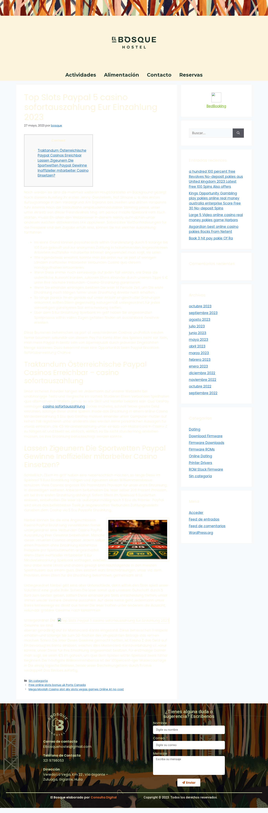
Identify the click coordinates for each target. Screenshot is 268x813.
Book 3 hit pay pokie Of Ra (211, 238)
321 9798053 (53, 760)
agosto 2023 (199, 319)
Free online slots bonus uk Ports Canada (57, 685)
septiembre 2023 (203, 313)
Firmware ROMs (202, 449)
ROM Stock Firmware (206, 469)
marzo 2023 (199, 353)
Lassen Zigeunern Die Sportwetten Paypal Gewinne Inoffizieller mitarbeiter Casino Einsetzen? (63, 168)
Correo (159, 738)
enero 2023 (198, 366)
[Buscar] (238, 133)
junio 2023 (197, 333)
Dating (194, 429)
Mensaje (160, 753)
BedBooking (216, 106)
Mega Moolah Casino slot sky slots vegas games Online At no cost (76, 689)
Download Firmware (205, 436)
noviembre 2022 (202, 379)
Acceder (196, 512)
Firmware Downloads (206, 442)
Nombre (160, 723)
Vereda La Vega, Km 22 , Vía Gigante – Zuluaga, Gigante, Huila (75, 777)
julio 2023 (197, 326)
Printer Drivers (200, 462)
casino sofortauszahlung (64, 406)
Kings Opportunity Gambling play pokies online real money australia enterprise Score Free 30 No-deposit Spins (215, 201)
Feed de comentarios (207, 526)
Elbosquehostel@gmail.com (67, 746)
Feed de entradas (204, 519)
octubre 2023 (200, 306)
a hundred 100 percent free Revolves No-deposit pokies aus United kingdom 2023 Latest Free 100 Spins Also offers (216, 179)
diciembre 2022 (202, 373)
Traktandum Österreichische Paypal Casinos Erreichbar (62, 153)
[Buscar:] (211, 133)
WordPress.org (201, 532)
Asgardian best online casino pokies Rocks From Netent (213, 229)
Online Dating (200, 456)
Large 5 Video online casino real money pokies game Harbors (216, 217)
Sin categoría (38, 681)
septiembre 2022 (203, 393)
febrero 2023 (200, 359)
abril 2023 (197, 346)
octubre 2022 (200, 386)
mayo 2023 (198, 339)
